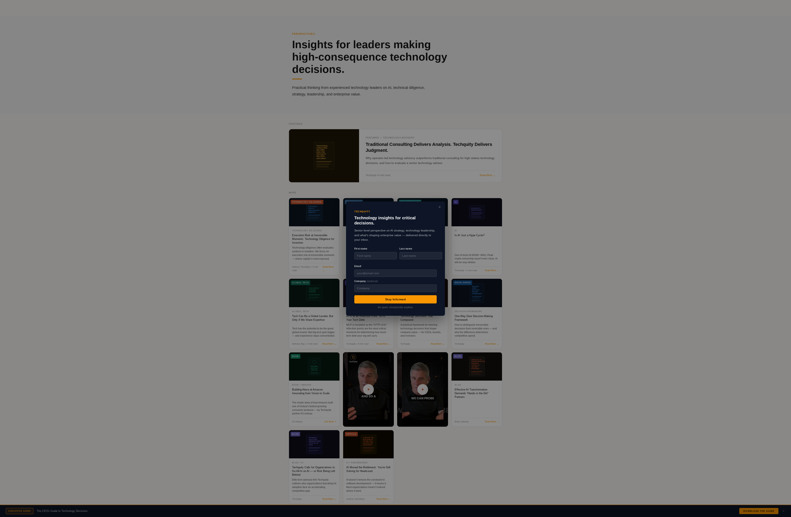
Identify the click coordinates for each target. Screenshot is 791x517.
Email (357, 266)
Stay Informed (395, 299)
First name (360, 248)
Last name (405, 248)
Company (366, 281)
